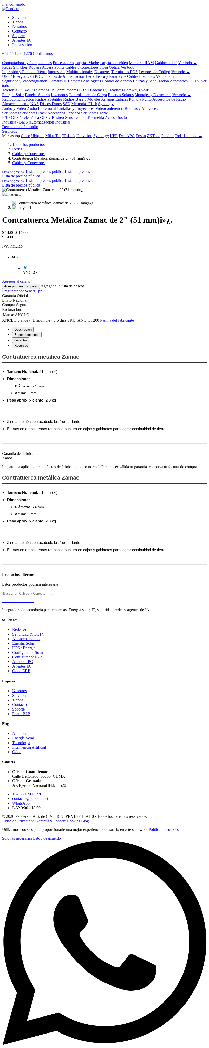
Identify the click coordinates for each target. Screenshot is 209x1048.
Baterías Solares (121, 95)
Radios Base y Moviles (81, 99)
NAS (34, 104)
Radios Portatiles (48, 99)
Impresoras (56, 72)
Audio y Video (14, 108)
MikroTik (53, 136)
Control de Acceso (117, 81)
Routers (35, 67)
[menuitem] (19, 17)
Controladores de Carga (88, 95)
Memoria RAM (141, 62)
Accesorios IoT (117, 117)
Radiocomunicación (18, 99)
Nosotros (19, 691)
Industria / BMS (15, 122)
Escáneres (102, 72)
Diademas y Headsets (105, 90)
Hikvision (84, 136)
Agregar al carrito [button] (16, 281)
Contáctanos (43, 53)
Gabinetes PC (166, 62)
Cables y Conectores (81, 67)
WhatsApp (21, 803)
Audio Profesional (41, 108)
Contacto (19, 704)
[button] (46, 171)
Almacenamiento (15, 104)
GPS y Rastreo (52, 117)
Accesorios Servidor (63, 113)
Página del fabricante (117, 320)
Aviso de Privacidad (18, 821)
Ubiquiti (37, 136)
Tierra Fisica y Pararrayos (105, 76)
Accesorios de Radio (169, 99)
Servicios (9, 131)
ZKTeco (153, 136)
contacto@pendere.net (30, 798)
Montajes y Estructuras (153, 95)
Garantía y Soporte (50, 821)
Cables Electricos (141, 76)
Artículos (19, 733)
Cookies (73, 821)
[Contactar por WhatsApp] (104, 1043)
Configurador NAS (27, 657)
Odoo (16, 752)
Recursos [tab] (21, 345)
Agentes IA (21, 666)
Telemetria (95, 117)
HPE (114, 136)
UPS (30, 76)
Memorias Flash (84, 104)
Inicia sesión (22, 45)
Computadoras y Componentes (27, 62)
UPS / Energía (13, 76)
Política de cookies (164, 829)
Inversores (59, 95)
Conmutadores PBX (71, 90)
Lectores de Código (154, 72)
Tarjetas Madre (87, 62)
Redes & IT (21, 629)
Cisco (25, 136)
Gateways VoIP (136, 90)
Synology (106, 104)
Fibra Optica (109, 67)
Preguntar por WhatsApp (22, 291)
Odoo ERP (21, 671)
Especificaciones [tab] (27, 335)
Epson (141, 136)
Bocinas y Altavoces (141, 108)
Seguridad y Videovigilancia (25, 81)
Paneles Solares (37, 95)
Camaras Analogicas (84, 81)
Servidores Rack (33, 113)
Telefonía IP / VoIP (17, 90)
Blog (85, 821)
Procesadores (63, 62)
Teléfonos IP (43, 90)
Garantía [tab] (20, 340)
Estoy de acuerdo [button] (47, 838)
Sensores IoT (75, 117)
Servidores (10, 113)
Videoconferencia (109, 108)
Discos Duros (51, 104)
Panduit (167, 136)
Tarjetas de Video (114, 62)
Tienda (17, 700)
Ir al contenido (13, 4)
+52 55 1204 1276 (17, 53)
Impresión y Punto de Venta (24, 72)
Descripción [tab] (23, 329)
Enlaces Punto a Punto (133, 99)
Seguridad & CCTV (28, 634)
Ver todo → (187, 62)
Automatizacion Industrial (49, 122)
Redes (7, 67)
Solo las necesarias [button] (17, 838)
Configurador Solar (27, 652)
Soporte (18, 709)
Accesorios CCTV (185, 81)
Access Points (53, 67)
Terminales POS (124, 72)
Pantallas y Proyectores (75, 108)
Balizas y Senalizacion (151, 81)
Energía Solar (13, 95)
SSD (66, 104)
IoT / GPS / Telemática (20, 117)
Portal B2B (21, 714)
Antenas (107, 99)
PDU (39, 76)
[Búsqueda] (52, 594)
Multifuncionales (79, 72)
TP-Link (68, 136)
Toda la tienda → (188, 136)
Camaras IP (58, 81)
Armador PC (22, 661)
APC (130, 136)
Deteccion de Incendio (20, 127)
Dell (122, 136)
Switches (20, 67)
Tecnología (21, 743)
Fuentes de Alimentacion (64, 76)
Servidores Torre (94, 113)
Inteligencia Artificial (29, 747)
